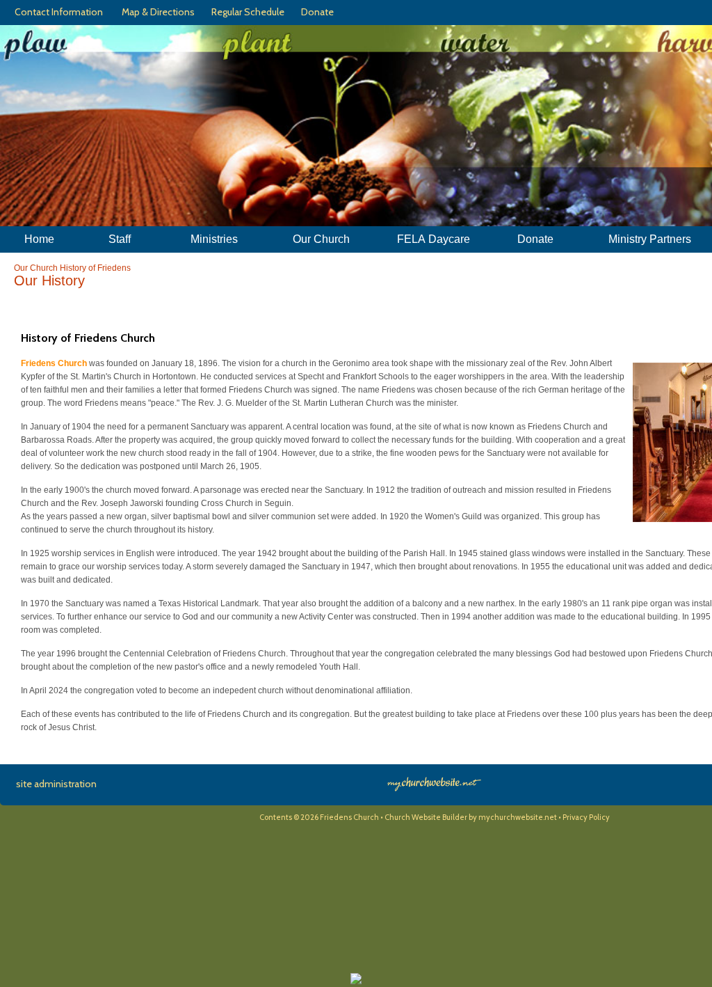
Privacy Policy (586, 817)
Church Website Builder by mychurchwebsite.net (471, 817)
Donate (315, 12)
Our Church (36, 268)
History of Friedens (95, 268)
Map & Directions (156, 12)
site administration (56, 783)
